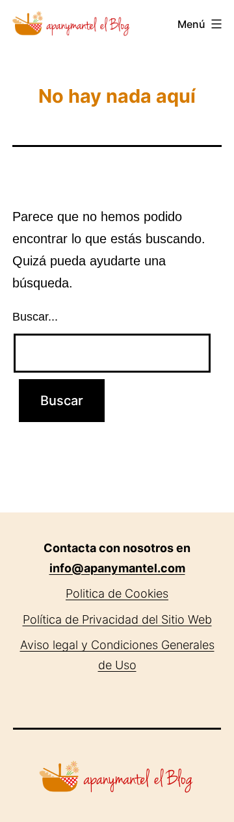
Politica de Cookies (117, 593)
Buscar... (35, 316)
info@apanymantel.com (117, 568)
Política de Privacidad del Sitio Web (117, 619)
